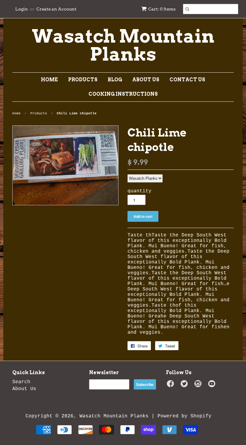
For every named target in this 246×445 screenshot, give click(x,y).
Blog (115, 80)
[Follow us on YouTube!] (212, 385)
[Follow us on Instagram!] (198, 385)
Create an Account (56, 9)
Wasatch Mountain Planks (123, 45)
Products (83, 80)
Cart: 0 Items (162, 9)
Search (21, 382)
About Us (145, 80)
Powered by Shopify (185, 416)
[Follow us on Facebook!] (171, 385)
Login (21, 9)
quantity (140, 191)
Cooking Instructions (123, 94)
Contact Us (187, 80)
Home (49, 80)
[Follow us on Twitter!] (185, 385)
